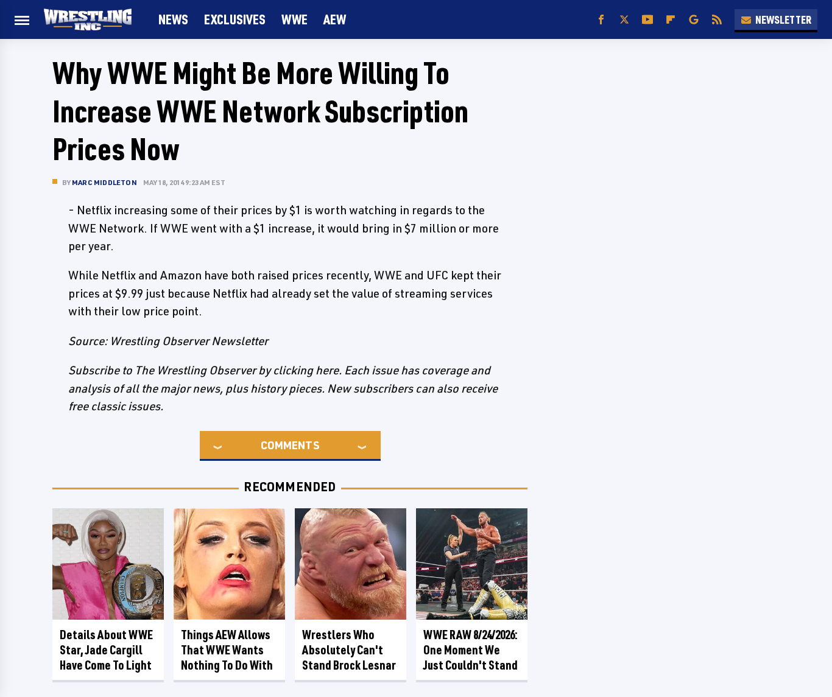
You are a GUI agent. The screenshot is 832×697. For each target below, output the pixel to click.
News (173, 19)
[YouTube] (647, 20)
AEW (334, 19)
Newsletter (783, 19)
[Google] (693, 20)
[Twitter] (624, 20)
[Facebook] (601, 20)
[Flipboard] (670, 20)
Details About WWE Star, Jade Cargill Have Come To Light (106, 650)
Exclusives (235, 19)
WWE (294, 19)
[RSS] (716, 20)
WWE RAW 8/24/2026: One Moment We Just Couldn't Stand (470, 650)
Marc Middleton (104, 182)
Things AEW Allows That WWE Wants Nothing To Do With (227, 650)
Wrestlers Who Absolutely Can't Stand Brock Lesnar (349, 650)
